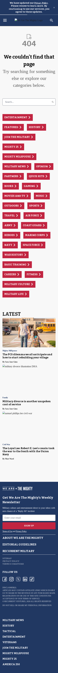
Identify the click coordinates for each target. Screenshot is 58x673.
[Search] (53, 102)
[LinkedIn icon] (25, 579)
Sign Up (29, 525)
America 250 (11, 664)
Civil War (6, 445)
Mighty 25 (9, 658)
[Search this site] (51, 20)
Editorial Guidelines (19, 544)
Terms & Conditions (13, 564)
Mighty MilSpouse (9, 351)
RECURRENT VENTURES (15, 601)
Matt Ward (9, 459)
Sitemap (6, 558)
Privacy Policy (41, 3)
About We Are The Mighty (22, 538)
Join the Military (15, 647)
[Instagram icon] (11, 579)
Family (5, 398)
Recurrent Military (18, 551)
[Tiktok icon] (32, 579)
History (8, 625)
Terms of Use (7, 531)
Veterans (9, 642)
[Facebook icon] (4, 579)
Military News (13, 620)
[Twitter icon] (18, 579)
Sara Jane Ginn (11, 362)
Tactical (9, 631)
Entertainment (13, 636)
